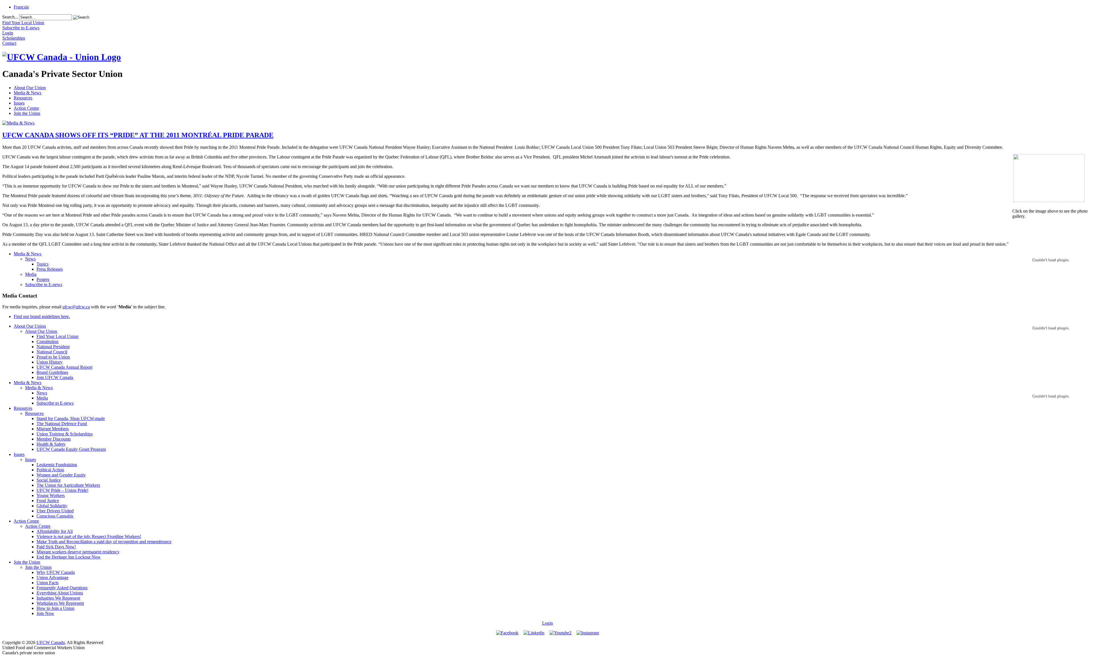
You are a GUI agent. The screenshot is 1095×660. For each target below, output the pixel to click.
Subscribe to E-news (43, 284)
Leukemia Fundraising (56, 464)
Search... (10, 17)
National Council (51, 351)
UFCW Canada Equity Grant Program (71, 449)
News (30, 258)
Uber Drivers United (55, 510)
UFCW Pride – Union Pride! (62, 490)
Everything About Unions (59, 592)
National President (53, 346)
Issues (19, 103)
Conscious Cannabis (54, 516)
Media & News (27, 92)
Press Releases (49, 269)
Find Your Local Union (57, 336)
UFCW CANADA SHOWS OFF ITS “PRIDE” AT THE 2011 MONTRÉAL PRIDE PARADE (137, 135)
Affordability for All (54, 531)
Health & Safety (51, 444)
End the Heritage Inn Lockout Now (68, 557)
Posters (42, 279)
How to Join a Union (55, 608)
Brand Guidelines (52, 372)
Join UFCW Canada (54, 377)
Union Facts (47, 582)
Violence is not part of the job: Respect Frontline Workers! (88, 536)
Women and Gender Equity (61, 474)
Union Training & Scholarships (64, 433)
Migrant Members (52, 428)
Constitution (47, 341)
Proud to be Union (53, 357)
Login (547, 623)
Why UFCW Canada (55, 572)
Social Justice (48, 480)
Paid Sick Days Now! (56, 546)
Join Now (45, 613)
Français (21, 7)
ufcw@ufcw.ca (76, 306)
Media (30, 274)
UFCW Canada (50, 642)
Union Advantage (52, 577)
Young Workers (50, 495)
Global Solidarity (51, 505)
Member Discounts (53, 439)
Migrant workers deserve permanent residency (77, 551)
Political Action (50, 469)
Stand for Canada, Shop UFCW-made (70, 418)
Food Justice (47, 500)
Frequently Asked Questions (62, 587)
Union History (49, 362)
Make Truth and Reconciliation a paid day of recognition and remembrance (103, 541)
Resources (23, 97)
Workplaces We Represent (60, 603)
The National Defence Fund (61, 423)
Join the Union (27, 113)
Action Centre (26, 108)
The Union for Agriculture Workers (68, 485)
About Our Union (30, 87)
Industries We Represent (58, 598)
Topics (42, 264)
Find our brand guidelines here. (42, 316)
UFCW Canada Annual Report (64, 367)
